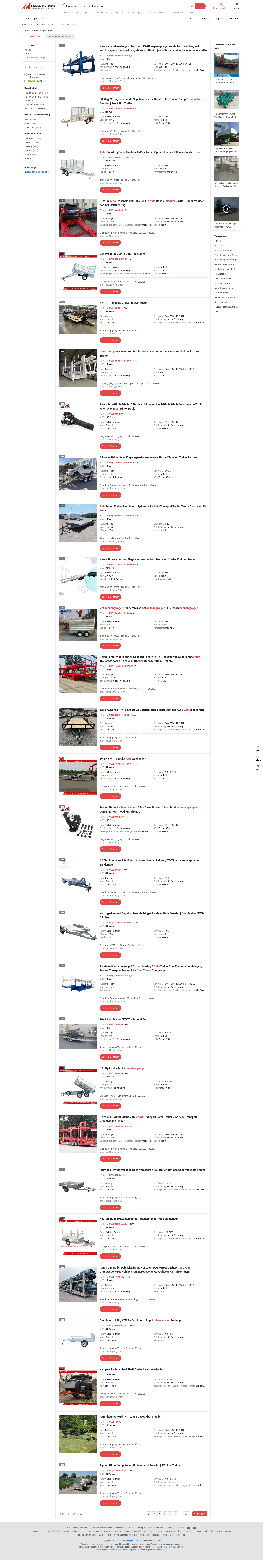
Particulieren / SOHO (35, 108)
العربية (159, 1531)
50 (81, 1513)
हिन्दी (180, 1531)
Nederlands (170, 1531)
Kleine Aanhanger (222, 278)
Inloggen (237, 8)
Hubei (29, 154)
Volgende (198, 1513)
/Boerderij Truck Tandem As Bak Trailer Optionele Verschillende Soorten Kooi (150, 152)
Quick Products (105, 1535)
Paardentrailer (221, 292)
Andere (29, 100)
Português (117, 1531)
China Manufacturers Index (125, 1535)
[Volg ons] (194, 1527)
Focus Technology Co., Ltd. (128, 1540)
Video (61, 45)
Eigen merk (33, 127)
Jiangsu (31, 142)
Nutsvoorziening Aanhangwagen (229, 306)
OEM (30, 119)
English (47, 1531)
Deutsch (106, 1531)
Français (86, 1531)
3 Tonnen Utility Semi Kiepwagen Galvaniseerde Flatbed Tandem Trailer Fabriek (148, 457)
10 (68, 1513)
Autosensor (90, 12)
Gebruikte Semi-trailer (177, 12)
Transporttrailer (221, 273)
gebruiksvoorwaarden (156, 1549)
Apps (218, 18)
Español (96, 1531)
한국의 (151, 1531)
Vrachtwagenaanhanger (157, 12)
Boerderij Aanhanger (105, 12)
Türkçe (198, 1531)
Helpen (205, 18)
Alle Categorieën (33, 18)
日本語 (77, 1531)
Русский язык (140, 1531)
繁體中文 (67, 1531)
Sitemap (170, 1527)
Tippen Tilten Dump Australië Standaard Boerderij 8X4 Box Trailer (140, 1465)
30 (74, 1514)
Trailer (29, 53)
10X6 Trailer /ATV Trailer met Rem (124, 1019)
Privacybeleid (120, 1527)
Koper (188, 18)
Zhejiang (31, 146)
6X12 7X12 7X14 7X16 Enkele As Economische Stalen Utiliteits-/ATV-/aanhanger (152, 709)
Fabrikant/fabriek (36, 92)
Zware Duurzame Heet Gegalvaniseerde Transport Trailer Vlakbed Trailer (148, 559)
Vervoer (28, 49)
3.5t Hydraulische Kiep (123, 1068)
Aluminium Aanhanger (224, 297)
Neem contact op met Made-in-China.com (146, 1527)
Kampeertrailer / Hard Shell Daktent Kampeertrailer (132, 1369)
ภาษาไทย (189, 1531)
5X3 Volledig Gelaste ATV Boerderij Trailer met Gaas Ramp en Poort (226, 186)
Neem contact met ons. (38, 171)
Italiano (128, 1531)
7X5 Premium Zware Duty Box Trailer (122, 253)
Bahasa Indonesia (223, 1531)
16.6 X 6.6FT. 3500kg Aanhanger (123, 758)
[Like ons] (188, 1527)
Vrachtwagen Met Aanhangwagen (130, 12)
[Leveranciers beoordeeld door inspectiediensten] (37, 75)
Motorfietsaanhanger (224, 287)
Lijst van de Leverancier (60, 36)
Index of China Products (150, 1535)
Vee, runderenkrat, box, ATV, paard (149, 608)
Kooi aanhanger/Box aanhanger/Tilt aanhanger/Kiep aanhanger (139, 1218)
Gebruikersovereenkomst (102, 1527)
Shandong (32, 138)
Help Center (72, 1527)
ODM (30, 123)
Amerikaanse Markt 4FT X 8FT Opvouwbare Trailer (131, 1416)
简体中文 (56, 1531)
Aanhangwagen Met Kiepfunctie (229, 269)
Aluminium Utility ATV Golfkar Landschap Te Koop (140, 1320)
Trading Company (36, 96)
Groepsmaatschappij (35, 104)
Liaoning (31, 150)
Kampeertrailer (221, 302)
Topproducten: (69, 12)
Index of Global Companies (174, 1535)
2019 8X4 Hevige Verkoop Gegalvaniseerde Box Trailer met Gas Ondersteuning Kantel (152, 1169)
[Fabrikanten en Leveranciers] (38, 6)
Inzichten (180, 1527)
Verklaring (84, 1527)
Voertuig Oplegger (222, 283)
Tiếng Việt (208, 1531)
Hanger (80, 12)
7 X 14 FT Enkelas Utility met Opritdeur (123, 302)
